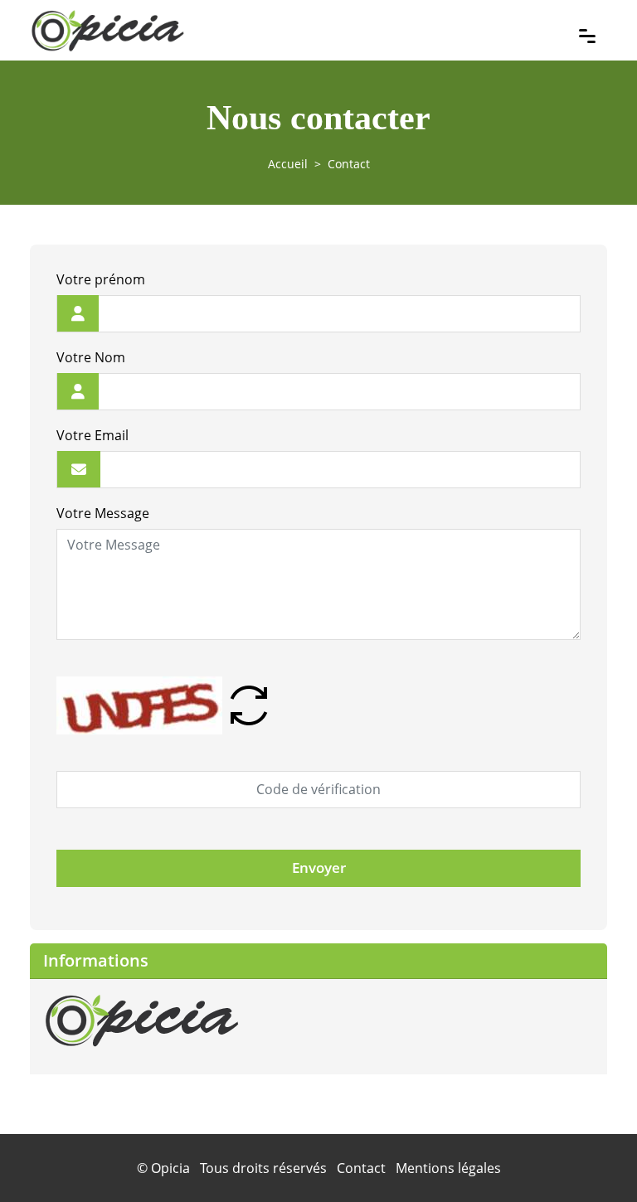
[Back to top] (591, 1156)
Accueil (288, 164)
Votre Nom (90, 357)
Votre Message (102, 513)
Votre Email (92, 435)
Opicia (170, 1168)
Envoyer (319, 867)
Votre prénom (100, 279)
